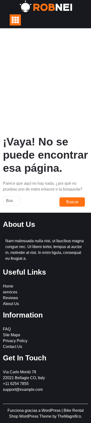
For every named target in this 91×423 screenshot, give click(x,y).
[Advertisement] (45, 81)
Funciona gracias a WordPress (35, 410)
